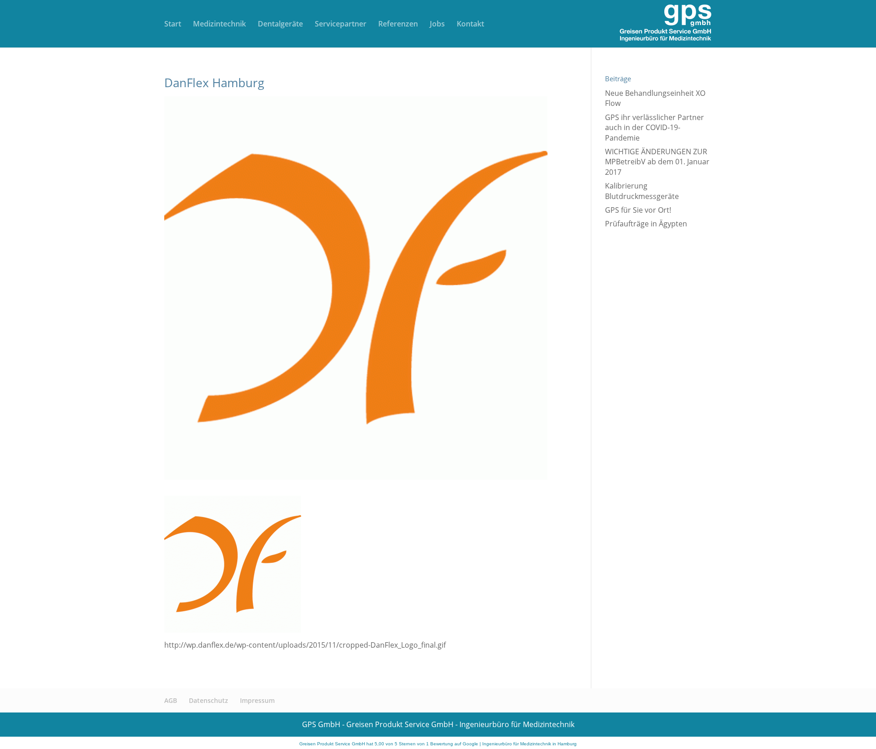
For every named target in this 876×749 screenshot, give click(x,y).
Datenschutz (208, 700)
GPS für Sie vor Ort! (638, 210)
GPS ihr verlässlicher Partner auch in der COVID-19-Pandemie (654, 127)
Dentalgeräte (280, 25)
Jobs (437, 25)
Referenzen (398, 25)
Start (172, 25)
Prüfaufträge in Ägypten (646, 224)
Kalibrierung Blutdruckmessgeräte (642, 191)
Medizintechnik (219, 25)
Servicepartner (340, 25)
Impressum (257, 700)
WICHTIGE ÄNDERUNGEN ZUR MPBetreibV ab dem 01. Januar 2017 (657, 162)
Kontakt (470, 25)
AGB (170, 700)
